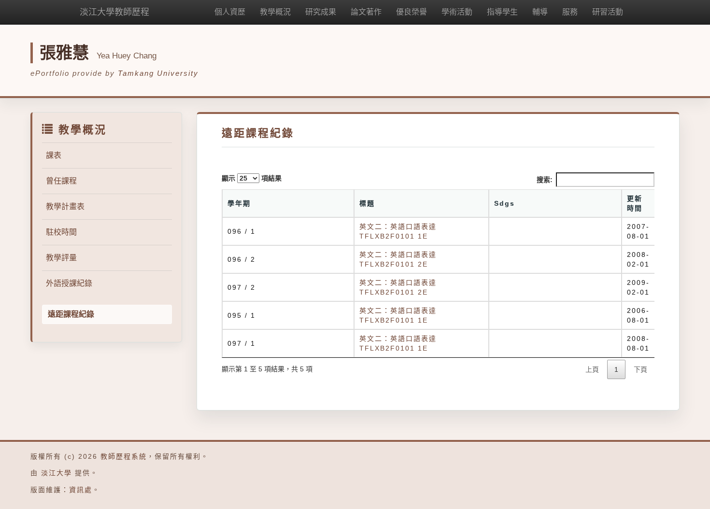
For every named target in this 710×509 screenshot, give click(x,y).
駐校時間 (61, 232)
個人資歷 (229, 12)
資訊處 (80, 490)
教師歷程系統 (123, 456)
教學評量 (61, 258)
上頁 (592, 369)
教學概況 (275, 12)
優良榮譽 (411, 12)
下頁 (640, 369)
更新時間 (634, 203)
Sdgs (504, 203)
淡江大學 (56, 473)
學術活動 (456, 12)
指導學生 (502, 12)
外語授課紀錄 (69, 283)
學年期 (239, 203)
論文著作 (366, 12)
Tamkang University (158, 73)
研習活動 (607, 12)
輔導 (540, 12)
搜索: (545, 180)
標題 (367, 203)
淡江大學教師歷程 (114, 12)
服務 (570, 12)
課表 (53, 155)
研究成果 (320, 12)
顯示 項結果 (252, 178)
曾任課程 (61, 181)
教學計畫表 (65, 206)
